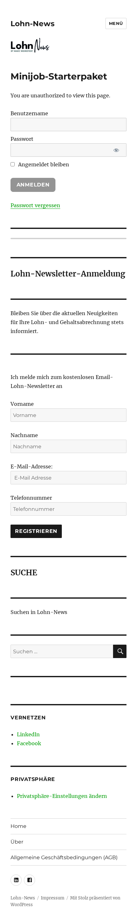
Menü (116, 23)
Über (17, 842)
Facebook (29, 743)
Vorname (22, 404)
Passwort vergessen (35, 205)
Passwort (22, 139)
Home (18, 826)
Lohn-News (32, 23)
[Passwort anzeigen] (116, 150)
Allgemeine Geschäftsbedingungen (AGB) (64, 857)
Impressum (52, 898)
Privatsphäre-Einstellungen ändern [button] (62, 796)
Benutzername (29, 113)
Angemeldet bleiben (43, 164)
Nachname (24, 435)
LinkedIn (28, 734)
